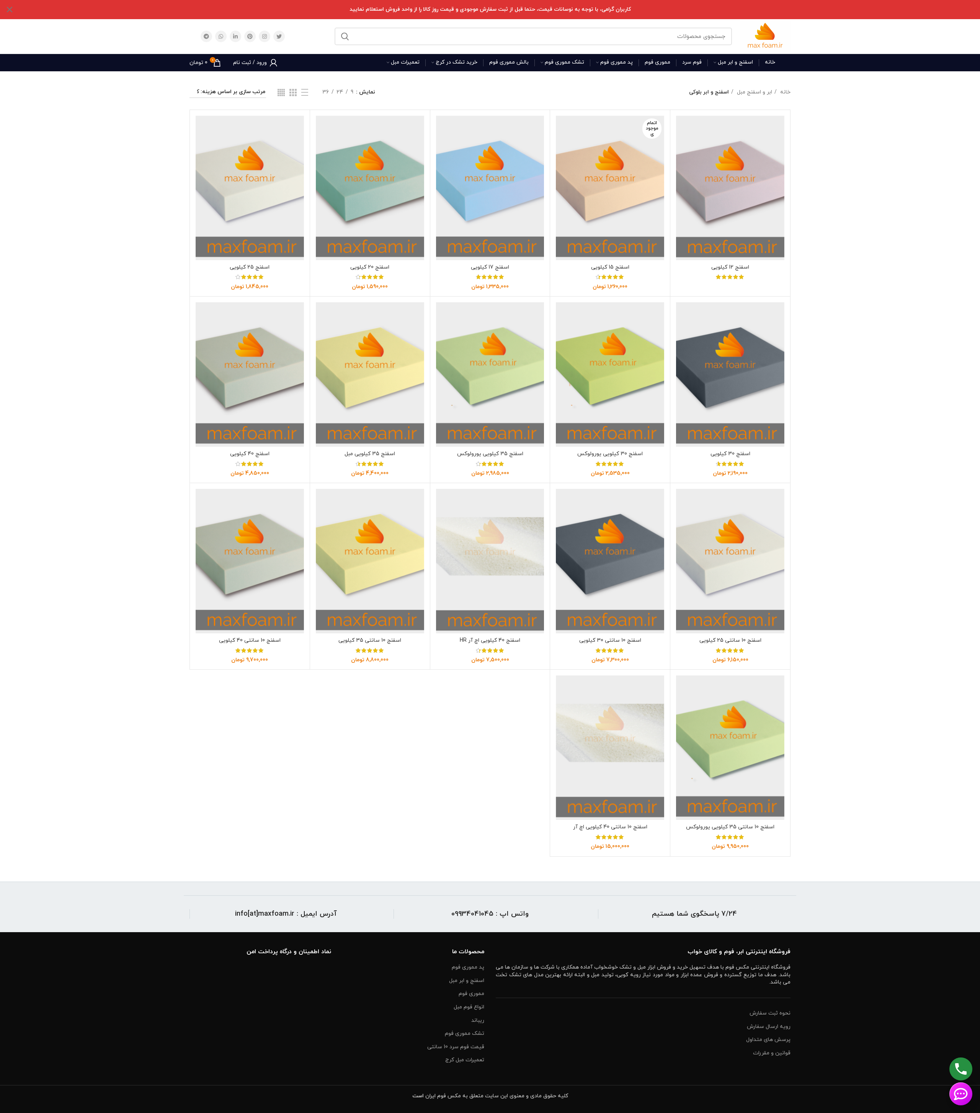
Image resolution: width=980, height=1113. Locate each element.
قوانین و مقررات (772, 1053)
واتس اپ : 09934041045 (490, 914)
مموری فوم (471, 993)
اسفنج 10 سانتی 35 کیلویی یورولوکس (730, 827)
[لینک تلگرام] (206, 36)
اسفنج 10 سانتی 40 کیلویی (250, 640)
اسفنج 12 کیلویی (730, 267)
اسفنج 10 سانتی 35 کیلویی (369, 640)
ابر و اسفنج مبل (753, 92)
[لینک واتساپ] (221, 36)
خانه (785, 92)
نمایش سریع (681, 145)
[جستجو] (344, 36)
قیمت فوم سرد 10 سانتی (455, 1047)
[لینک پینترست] (250, 36)
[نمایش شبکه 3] (293, 92)
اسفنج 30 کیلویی (730, 453)
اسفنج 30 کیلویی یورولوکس (610, 453)
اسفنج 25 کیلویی (250, 267)
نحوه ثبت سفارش (770, 1013)
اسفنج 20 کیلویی (369, 267)
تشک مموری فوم (464, 1033)
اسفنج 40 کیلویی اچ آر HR (490, 640)
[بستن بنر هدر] (9, 9)
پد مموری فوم (468, 967)
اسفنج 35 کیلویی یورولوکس (490, 453)
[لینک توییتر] (279, 36)
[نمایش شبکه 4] (281, 92)
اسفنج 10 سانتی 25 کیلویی (730, 640)
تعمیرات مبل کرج (464, 1060)
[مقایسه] (681, 128)
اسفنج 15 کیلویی (610, 267)
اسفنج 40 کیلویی (250, 453)
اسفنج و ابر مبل (466, 980)
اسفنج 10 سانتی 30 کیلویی (610, 640)
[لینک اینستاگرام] (264, 36)
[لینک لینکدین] (235, 36)
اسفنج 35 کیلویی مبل (370, 453)
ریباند (477, 1020)
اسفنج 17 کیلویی (490, 267)
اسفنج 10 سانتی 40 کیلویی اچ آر (610, 827)
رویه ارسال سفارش (769, 1026)
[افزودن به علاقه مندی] (681, 162)
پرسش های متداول (768, 1039)
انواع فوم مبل (469, 1007)
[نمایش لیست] (304, 92)
